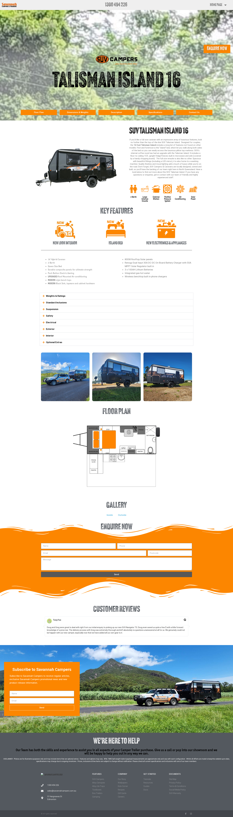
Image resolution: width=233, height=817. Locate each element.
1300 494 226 (116, 5)
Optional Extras (54, 342)
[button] (116, 296)
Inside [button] (110, 515)
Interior (50, 335)
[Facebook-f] (186, 814)
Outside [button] (122, 515)
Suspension (52, 309)
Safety (49, 315)
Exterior (50, 329)
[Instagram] (191, 814)
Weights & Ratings (55, 296)
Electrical (51, 322)
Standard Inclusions (56, 302)
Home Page (216, 5)
